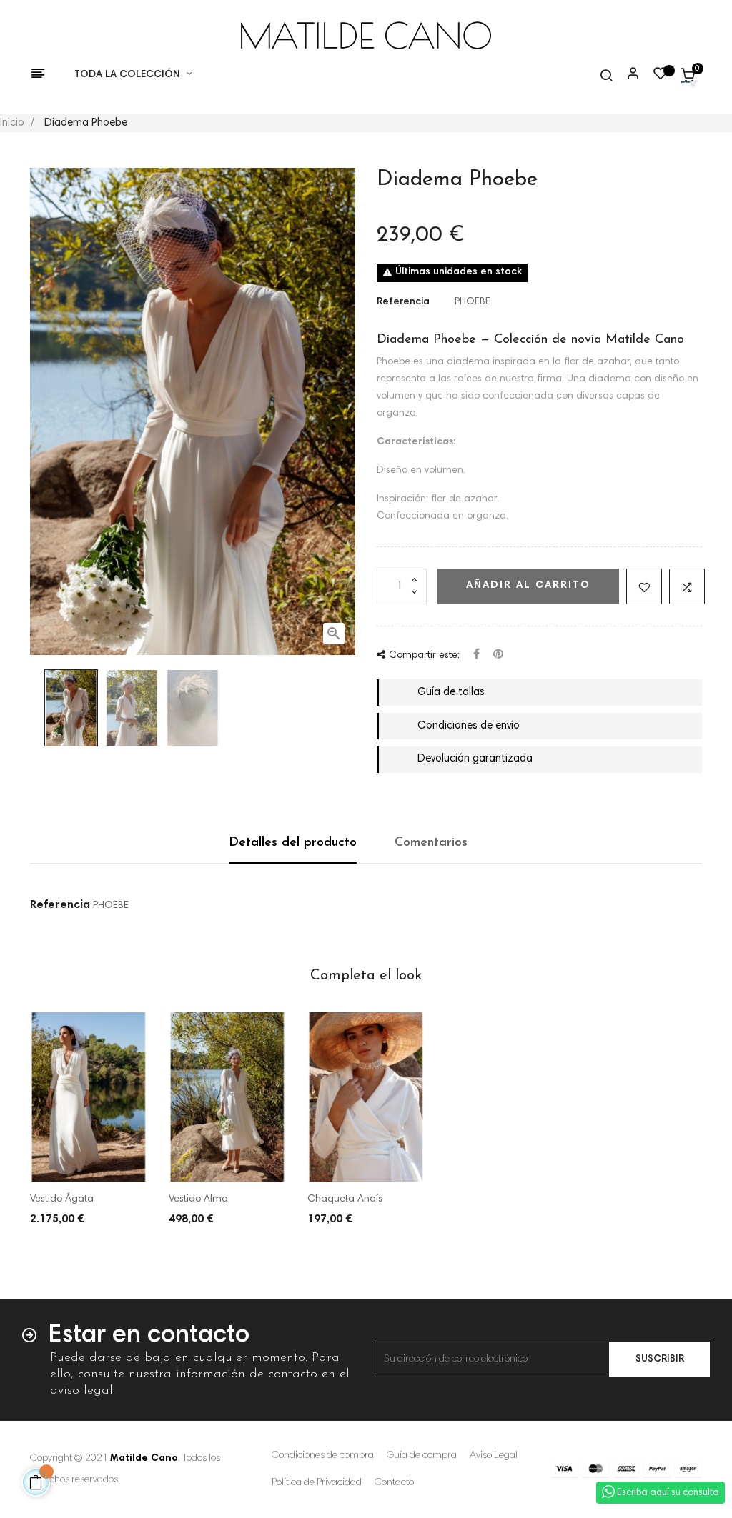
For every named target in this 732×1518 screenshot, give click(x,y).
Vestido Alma (198, 1199)
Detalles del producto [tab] (293, 843)
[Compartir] (476, 655)
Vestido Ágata (62, 1199)
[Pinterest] (498, 655)
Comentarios (431, 843)
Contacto (394, 1483)
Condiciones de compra (323, 1456)
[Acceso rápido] (626, 75)
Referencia (403, 302)
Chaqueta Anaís (344, 1199)
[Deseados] (660, 77)
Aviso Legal (494, 1456)
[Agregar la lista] (644, 586)
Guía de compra (422, 1456)
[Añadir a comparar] (687, 586)
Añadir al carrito (528, 586)
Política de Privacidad (317, 1483)
